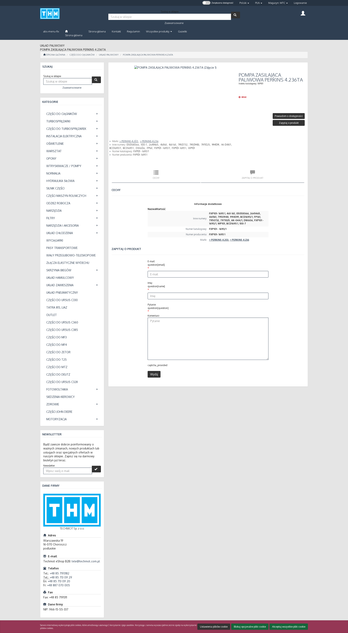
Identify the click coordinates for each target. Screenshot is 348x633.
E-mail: (156, 263)
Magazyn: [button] (276, 2)
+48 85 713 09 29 (61, 577)
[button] (244, 3)
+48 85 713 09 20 (59, 581)
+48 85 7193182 (59, 573)
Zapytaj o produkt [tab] (252, 178)
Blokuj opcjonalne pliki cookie (250, 626)
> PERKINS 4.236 (149, 141)
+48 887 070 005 (58, 585)
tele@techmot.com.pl (86, 561)
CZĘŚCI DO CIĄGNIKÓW (82, 54)
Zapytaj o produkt (289, 122)
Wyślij (154, 374)
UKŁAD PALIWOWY (109, 54)
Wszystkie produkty (158, 31)
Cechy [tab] (156, 178)
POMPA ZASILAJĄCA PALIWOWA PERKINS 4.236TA (148, 54)
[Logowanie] (303, 13)
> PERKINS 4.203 (129, 141)
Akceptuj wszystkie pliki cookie (288, 626)
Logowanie (300, 2)
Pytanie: (158, 306)
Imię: (156, 284)
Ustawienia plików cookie (214, 626)
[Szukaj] (235, 15)
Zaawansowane (174, 23)
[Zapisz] (96, 469)
